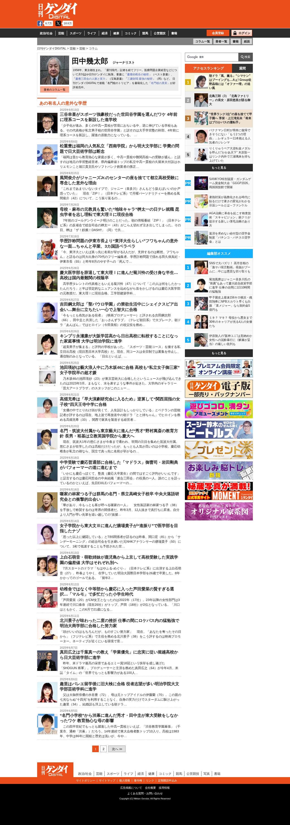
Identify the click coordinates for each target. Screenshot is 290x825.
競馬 (145, 33)
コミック (131, 33)
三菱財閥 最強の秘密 (139, 78)
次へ (117, 749)
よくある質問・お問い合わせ (145, 793)
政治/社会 (46, 33)
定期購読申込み (167, 780)
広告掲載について (131, 787)
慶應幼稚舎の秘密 (138, 74)
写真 (206, 774)
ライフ (91, 33)
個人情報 (124, 780)
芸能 (61, 33)
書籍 (174, 33)
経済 (105, 33)
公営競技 (160, 33)
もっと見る (219, 167)
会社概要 (150, 787)
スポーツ (76, 33)
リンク (150, 780)
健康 (116, 33)
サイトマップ (107, 780)
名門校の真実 (159, 83)
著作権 (138, 780)
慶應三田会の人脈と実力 (90, 78)
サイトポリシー (85, 780)
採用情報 (164, 787)
